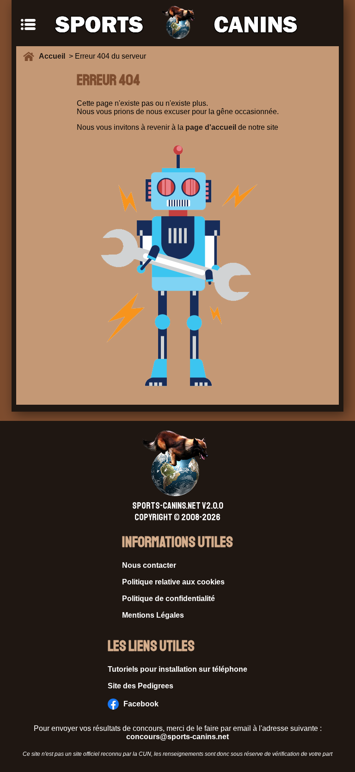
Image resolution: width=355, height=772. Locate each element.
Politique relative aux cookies (173, 582)
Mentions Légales (153, 615)
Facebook (141, 704)
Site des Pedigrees (140, 686)
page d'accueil (210, 127)
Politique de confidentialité (168, 598)
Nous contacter (149, 565)
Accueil (54, 56)
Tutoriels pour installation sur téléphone (177, 669)
